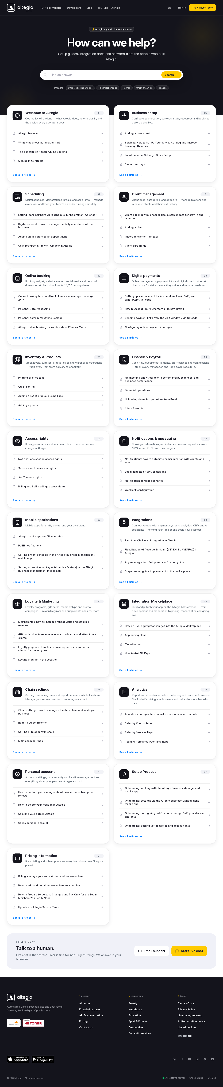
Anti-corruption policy (191, 1021)
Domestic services (140, 1033)
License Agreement (190, 1015)
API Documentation (91, 1015)
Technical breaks (107, 88)
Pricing (83, 1021)
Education (135, 1015)
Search (169, 74)
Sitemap (212, 1078)
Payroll (126, 88)
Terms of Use (186, 1003)
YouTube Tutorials (109, 7)
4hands (162, 88)
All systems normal (175, 1078)
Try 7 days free (202, 7)
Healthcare (135, 1009)
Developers (74, 7)
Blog (89, 7)
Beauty (133, 1003)
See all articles (22, 174)
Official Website (51, 7)
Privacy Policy (186, 1009)
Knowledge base (89, 1009)
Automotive (136, 1027)
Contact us (86, 1027)
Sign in (182, 7)
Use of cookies (187, 1027)
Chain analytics (144, 88)
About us (84, 1003)
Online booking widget (80, 88)
